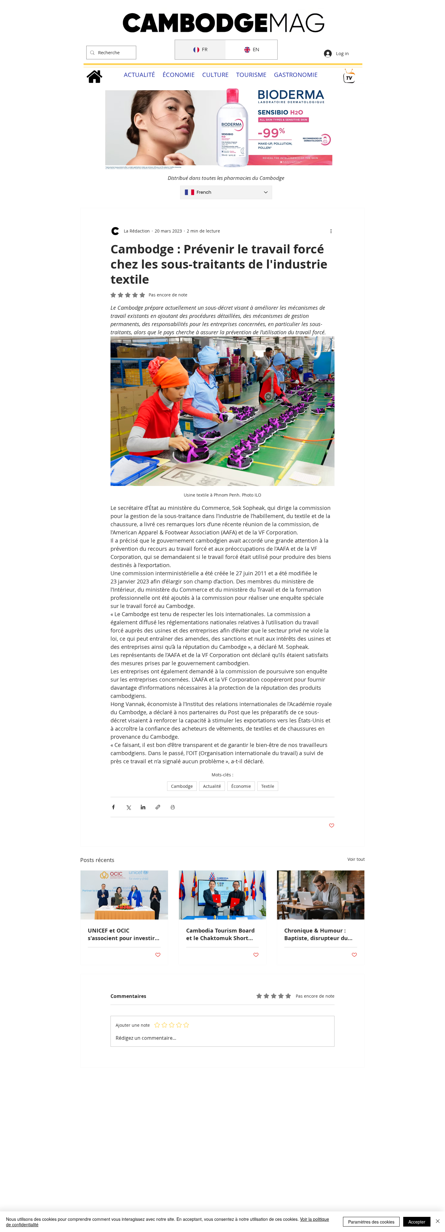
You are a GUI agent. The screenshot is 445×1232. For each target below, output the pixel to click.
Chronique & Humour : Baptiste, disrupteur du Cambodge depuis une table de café (316, 934)
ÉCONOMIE (179, 75)
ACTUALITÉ (139, 75)
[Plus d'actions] (331, 231)
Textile (267, 786)
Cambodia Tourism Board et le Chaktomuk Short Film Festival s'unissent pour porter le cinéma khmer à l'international (220, 934)
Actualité (212, 786)
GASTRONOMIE (296, 75)
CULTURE (215, 75)
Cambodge (182, 786)
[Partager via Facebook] (113, 807)
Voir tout (356, 859)
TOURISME (251, 75)
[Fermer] (437, 1221)
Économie (241, 786)
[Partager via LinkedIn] (143, 807)
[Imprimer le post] (173, 807)
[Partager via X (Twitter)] (128, 807)
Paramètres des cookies (371, 1222)
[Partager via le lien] (158, 807)
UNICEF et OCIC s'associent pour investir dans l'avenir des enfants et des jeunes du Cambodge (122, 934)
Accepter (416, 1222)
